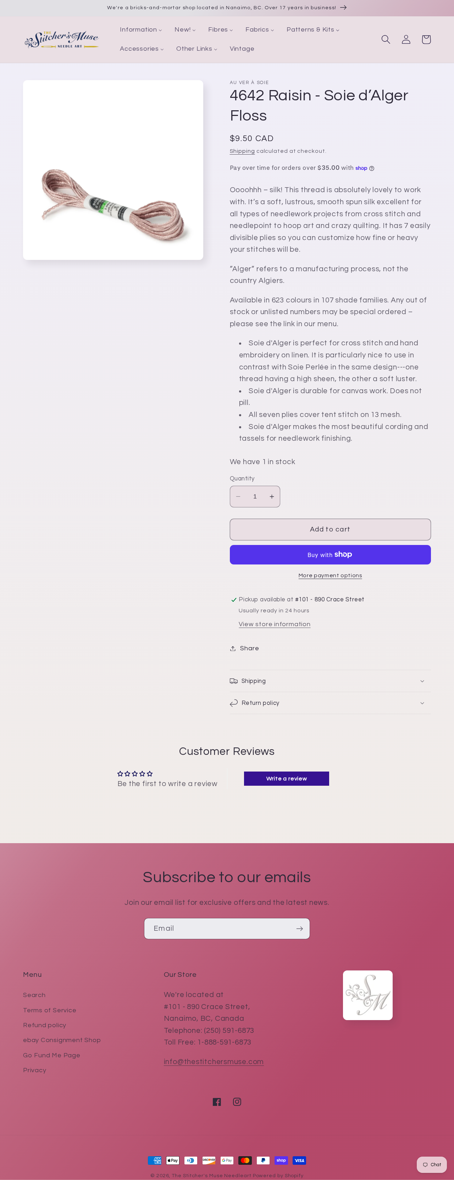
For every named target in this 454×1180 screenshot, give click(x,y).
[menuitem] (141, 30)
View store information (274, 624)
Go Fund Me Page (52, 1055)
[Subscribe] (299, 929)
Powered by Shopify (278, 1175)
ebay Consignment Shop (62, 1040)
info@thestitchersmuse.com (214, 1061)
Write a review (286, 778)
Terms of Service (49, 1010)
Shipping (242, 151)
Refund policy (44, 1025)
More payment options (330, 575)
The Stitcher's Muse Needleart (211, 1175)
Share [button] (249, 648)
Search (34, 995)
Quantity (242, 478)
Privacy (34, 1070)
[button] (386, 39)
